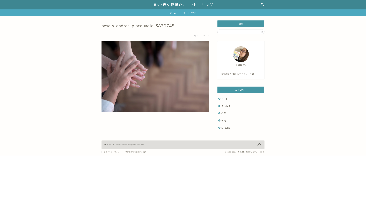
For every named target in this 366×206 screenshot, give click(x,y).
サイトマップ (189, 13)
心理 (223, 113)
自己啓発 (225, 127)
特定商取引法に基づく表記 (135, 152)
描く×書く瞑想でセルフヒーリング (183, 5)
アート (224, 98)
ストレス (225, 106)
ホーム (173, 13)
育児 (223, 120)
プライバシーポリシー (112, 152)
